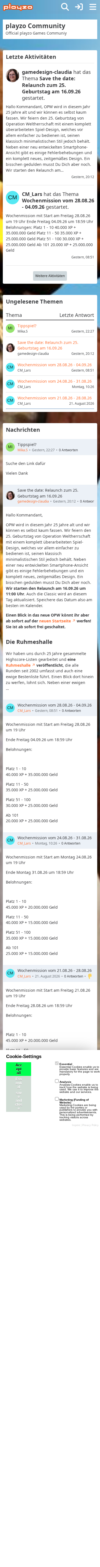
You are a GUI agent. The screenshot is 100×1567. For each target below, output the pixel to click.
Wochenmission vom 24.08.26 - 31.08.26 (55, 837)
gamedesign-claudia (33, 501)
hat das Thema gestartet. (56, 85)
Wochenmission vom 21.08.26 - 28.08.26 (55, 970)
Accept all (19, 1069)
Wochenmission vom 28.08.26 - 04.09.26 (55, 705)
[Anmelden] (78, 7)
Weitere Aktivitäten (50, 275)
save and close (18, 1100)
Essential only (19, 1087)
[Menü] (92, 7)
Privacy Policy (90, 1125)
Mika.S (23, 450)
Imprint (76, 1125)
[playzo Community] (18, 7)
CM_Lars (24, 710)
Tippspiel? (27, 444)
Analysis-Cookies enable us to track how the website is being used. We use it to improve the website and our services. (79, 1086)
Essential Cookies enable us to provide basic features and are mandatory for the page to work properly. (79, 1069)
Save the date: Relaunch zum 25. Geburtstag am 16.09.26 (48, 493)
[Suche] (65, 7)
